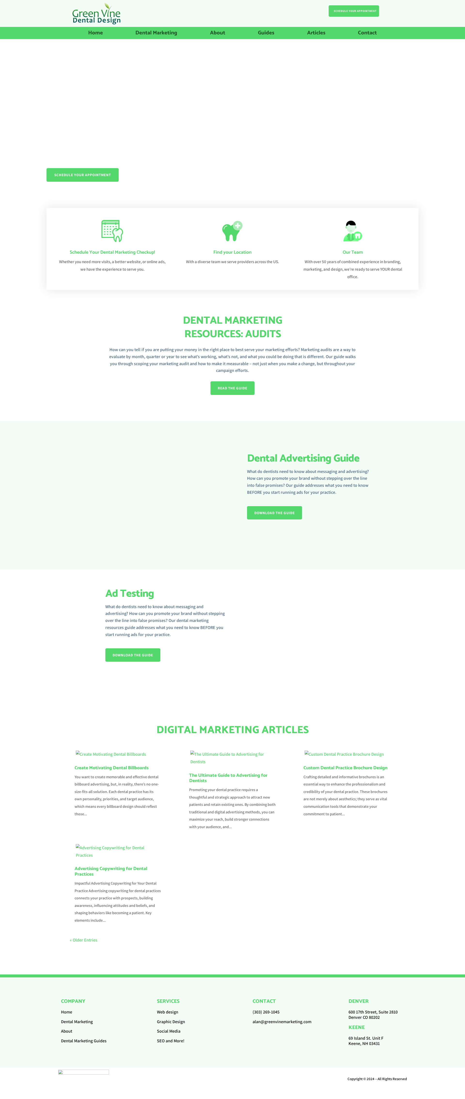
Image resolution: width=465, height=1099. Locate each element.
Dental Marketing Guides (84, 1041)
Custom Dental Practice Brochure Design (345, 768)
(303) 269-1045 (266, 1012)
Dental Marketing (156, 34)
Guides (266, 34)
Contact (367, 34)
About (217, 34)
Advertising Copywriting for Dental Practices (111, 871)
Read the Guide (232, 388)
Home (95, 34)
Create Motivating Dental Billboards (111, 768)
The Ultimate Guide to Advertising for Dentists (228, 778)
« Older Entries (83, 940)
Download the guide (274, 512)
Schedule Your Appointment (355, 11)
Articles (316, 34)
